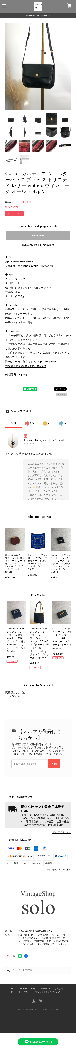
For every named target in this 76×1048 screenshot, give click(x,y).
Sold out (38, 235)
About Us (22, 989)
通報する (61, 395)
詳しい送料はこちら (61, 831)
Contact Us (45, 989)
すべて (13, 423)
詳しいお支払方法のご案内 (58, 869)
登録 (54, 763)
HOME (11, 989)
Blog (33, 989)
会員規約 (59, 989)
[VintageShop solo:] (38, 904)
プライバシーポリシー (21, 992)
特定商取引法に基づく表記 (47, 992)
